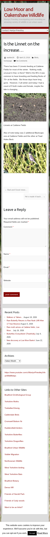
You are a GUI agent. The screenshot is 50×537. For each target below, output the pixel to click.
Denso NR (9, 487)
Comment (8, 227)
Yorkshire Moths (12, 401)
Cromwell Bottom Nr (13, 421)
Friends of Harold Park (14, 494)
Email (7, 267)
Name (7, 254)
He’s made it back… (35, 196)
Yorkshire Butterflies (13, 434)
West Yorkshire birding (14, 467)
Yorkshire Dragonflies (14, 441)
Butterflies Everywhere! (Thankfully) (21, 334)
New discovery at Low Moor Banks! (21, 340)
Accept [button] (32, 533)
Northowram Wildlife (13, 461)
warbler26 (10, 58)
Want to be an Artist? (14, 507)
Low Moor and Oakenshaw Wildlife (24, 12)
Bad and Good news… (16, 190)
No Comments (21, 61)
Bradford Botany (12, 481)
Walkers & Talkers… (15, 317)
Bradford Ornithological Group (18, 395)
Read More (42, 533)
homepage (8, 61)
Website (7, 280)
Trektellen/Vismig (12, 408)
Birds (36, 58)
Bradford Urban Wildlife (15, 448)
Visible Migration (12, 454)
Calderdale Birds (12, 415)
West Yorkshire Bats (13, 474)
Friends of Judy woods (14, 501)
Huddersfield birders (13, 428)
